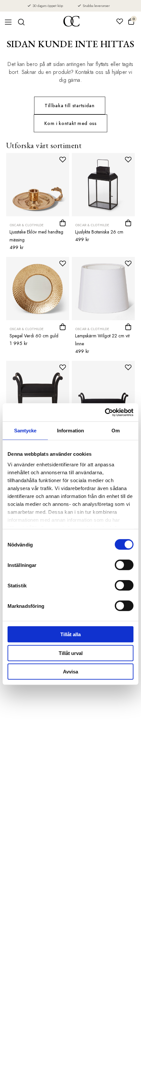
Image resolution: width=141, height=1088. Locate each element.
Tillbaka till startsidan (70, 105)
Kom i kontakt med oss (70, 123)
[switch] (124, 565)
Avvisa (70, 671)
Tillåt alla (70, 634)
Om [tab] (115, 430)
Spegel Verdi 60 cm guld (34, 335)
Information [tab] (70, 430)
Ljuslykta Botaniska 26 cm (99, 232)
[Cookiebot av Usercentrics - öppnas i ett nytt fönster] (104, 412)
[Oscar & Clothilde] (71, 22)
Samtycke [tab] (25, 430)
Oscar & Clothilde (27, 225)
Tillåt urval (71, 653)
